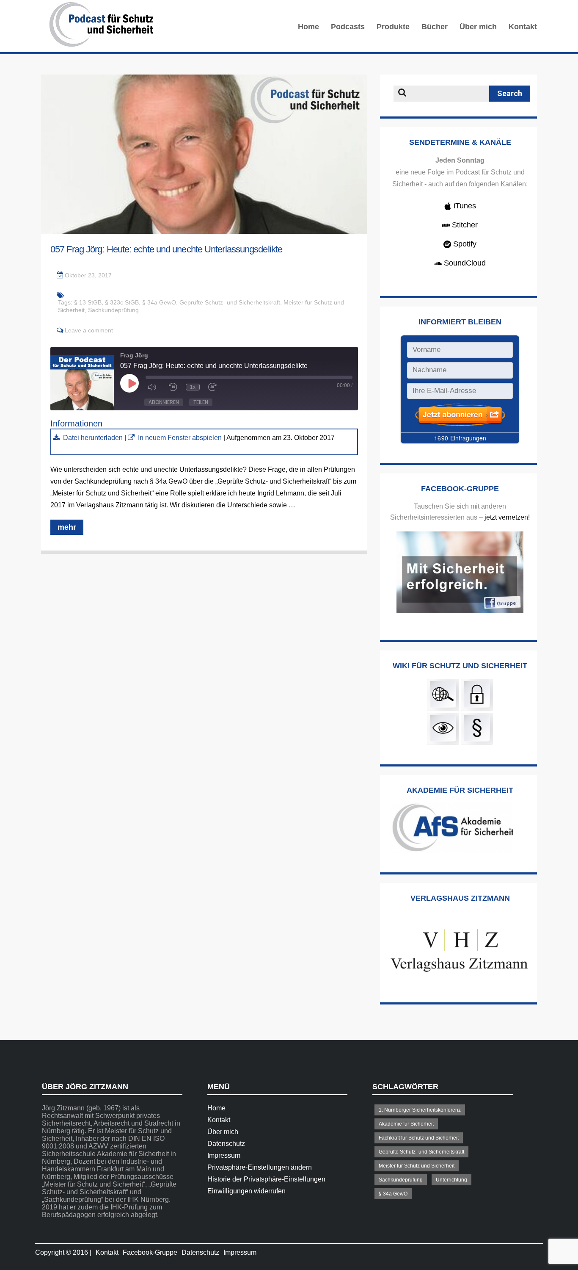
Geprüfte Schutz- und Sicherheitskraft (229, 302)
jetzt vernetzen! (507, 517)
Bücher (434, 26)
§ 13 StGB (88, 302)
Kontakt (523, 26)
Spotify (463, 244)
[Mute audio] (154, 387)
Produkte (393, 26)
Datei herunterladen (93, 437)
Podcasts (348, 26)
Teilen (200, 402)
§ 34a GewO (159, 302)
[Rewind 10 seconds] (173, 387)
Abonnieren (164, 402)
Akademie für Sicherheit (406, 1124)
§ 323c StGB (122, 302)
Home (308, 26)
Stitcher (464, 225)
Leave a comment (89, 330)
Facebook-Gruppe (150, 1252)
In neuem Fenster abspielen (180, 437)
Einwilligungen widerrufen (246, 1191)
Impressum (223, 1155)
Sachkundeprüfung (113, 310)
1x (192, 387)
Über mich (478, 26)
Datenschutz (226, 1143)
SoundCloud (464, 263)
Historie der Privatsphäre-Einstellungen (266, 1179)
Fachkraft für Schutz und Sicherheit (419, 1138)
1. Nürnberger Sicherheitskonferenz (420, 1110)
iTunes (463, 206)
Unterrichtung (451, 1180)
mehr (67, 527)
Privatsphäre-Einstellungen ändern (259, 1167)
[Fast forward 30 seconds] (214, 387)
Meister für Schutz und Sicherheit (416, 1166)
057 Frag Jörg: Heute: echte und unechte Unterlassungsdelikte (166, 249)
